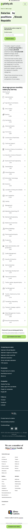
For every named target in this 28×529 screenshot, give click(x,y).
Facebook (3, 402)
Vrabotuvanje (18, 483)
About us (3, 376)
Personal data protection (8, 421)
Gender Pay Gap (5, 384)
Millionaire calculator (6, 357)
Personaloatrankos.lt (6, 492)
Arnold (16, 457)
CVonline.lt (4, 479)
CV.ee (3, 483)
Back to (6, 8)
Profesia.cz (4, 461)
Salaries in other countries (8, 355)
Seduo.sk (17, 463)
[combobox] (13, 35)
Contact (3, 400)
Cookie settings (5, 425)
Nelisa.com (4, 472)
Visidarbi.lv (4, 488)
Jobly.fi (3, 504)
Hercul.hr (17, 486)
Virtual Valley (18, 488)
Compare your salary (14, 526)
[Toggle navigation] (25, 4)
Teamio (16, 459)
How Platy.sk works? (6, 373)
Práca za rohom (5, 466)
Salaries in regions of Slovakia (9, 352)
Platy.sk (16, 468)
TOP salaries (4, 363)
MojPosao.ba (18, 481)
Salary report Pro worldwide (8, 386)
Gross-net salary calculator (8, 360)
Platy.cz (16, 466)
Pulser (16, 490)
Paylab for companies (7, 389)
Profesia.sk (4, 459)
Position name (8, 32)
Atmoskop (4, 470)
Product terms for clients (8, 371)
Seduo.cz (17, 461)
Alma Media (19, 436)
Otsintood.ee (5, 490)
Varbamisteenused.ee (6, 497)
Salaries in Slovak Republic (8, 350)
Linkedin (3, 405)
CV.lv (3, 481)
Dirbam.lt (4, 486)
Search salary (10, 38)
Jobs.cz (3, 457)
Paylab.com (17, 470)
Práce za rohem (5, 468)
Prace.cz (4, 463)
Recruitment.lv (5, 495)
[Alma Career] (14, 512)
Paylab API (3, 392)
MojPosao (17, 479)
